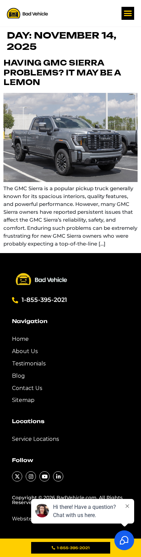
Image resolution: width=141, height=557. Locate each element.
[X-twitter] (17, 476)
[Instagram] (31, 476)
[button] (127, 13)
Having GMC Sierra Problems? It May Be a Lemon (62, 72)
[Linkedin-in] (58, 476)
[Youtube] (44, 476)
